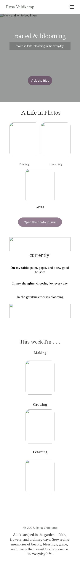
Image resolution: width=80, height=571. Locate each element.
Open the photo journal (40, 222)
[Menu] (72, 7)
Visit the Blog (40, 80)
